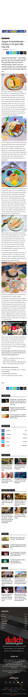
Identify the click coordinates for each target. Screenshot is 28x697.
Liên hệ (23, 689)
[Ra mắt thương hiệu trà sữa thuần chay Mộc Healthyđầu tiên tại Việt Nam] (5, 546)
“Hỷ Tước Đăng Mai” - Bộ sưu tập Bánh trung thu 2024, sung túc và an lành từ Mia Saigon (18, 554)
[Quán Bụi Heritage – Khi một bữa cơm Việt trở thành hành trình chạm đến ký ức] (21, 496)
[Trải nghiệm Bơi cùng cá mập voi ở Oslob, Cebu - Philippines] (21, 475)
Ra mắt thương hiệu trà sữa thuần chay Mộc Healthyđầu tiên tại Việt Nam (18, 546)
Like (26, 430)
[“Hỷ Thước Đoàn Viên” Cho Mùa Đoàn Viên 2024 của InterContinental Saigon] (5, 561)
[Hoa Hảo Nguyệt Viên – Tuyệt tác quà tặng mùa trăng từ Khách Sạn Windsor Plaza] (5, 416)
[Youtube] (22, 682)
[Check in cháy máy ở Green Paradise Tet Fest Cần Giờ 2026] (7, 475)
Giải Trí (15, 689)
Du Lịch (11, 688)
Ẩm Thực (9, 35)
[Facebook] (5, 682)
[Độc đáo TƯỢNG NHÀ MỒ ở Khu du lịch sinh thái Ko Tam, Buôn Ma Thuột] (7, 461)
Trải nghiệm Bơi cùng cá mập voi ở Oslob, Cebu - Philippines (20, 481)
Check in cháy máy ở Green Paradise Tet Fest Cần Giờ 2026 (7, 481)
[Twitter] (18, 682)
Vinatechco (14, 695)
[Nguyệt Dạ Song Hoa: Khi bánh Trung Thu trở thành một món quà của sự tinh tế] (5, 409)
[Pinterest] (14, 682)
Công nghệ (10, 689)
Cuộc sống (4, 689)
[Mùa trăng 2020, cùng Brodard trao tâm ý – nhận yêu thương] (5, 539)
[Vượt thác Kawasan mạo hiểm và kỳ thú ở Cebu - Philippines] (21, 461)
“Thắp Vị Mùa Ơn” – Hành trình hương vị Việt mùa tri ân (7, 502)
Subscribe (24, 445)
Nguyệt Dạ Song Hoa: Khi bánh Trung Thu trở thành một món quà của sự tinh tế (18, 409)
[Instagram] (10, 682)
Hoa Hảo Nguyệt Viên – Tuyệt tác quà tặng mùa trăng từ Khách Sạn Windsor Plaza (18, 416)
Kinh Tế (21, 688)
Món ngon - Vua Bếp (5, 38)
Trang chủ (3, 35)
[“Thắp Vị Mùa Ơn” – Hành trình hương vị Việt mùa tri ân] (7, 496)
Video (19, 689)
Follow (25, 434)
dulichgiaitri (5, 49)
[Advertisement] (14, 15)
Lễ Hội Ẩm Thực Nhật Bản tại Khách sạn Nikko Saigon (20, 516)
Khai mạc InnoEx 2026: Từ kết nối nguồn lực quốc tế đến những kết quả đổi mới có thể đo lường (6, 597)
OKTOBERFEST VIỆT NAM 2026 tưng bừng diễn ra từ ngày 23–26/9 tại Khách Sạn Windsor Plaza (7, 582)
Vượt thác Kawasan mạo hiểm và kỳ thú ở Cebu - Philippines (20, 467)
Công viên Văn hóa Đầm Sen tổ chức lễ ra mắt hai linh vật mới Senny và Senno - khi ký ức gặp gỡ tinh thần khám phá (20, 597)
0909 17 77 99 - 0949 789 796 (16, 648)
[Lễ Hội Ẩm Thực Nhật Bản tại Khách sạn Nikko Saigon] (21, 510)
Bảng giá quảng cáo (14, 691)
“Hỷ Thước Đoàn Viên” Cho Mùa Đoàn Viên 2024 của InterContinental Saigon (17, 561)
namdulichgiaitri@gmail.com (17, 650)
